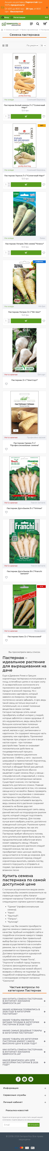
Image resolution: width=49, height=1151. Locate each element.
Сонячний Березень (36, 100)
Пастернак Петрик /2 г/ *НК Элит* (24, 312)
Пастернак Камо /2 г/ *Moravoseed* (24, 636)
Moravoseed (39, 631)
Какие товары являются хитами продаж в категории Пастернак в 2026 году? (21, 1022)
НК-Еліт (41, 306)
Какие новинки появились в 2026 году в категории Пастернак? (21, 1011)
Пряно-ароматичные (29, 30)
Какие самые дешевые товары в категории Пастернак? (22, 1031)
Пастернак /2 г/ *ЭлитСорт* (24, 380)
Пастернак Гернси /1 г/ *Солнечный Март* (24, 176)
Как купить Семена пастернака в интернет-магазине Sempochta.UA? (22, 1001)
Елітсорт (41, 374)
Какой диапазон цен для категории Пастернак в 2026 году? (20, 1062)
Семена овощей (12, 30)
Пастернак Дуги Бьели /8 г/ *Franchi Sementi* (24, 572)
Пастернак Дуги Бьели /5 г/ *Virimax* (24, 508)
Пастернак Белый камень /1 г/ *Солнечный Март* (24, 106)
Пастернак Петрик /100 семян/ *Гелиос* (24, 244)
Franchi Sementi (38, 503)
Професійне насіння (36, 437)
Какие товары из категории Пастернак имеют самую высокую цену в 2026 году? (20, 1041)
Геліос (42, 238)
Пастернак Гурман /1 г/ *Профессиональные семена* (24, 444)
